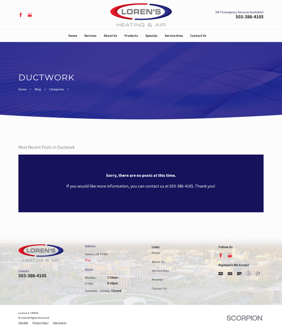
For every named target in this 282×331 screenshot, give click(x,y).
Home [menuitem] (72, 36)
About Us (158, 262)
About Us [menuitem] (110, 36)
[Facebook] (20, 15)
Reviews (157, 279)
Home (156, 253)
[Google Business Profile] (30, 15)
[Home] (141, 14)
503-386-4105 (250, 16)
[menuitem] (23, 322)
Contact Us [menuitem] (198, 36)
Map (88, 260)
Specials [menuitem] (151, 36)
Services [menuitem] (90, 36)
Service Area (160, 271)
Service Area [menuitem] (174, 36)
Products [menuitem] (131, 36)
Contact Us (159, 289)
